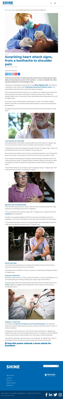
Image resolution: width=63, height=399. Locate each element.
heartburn (8, 214)
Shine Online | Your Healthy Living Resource (13, 393)
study (7, 284)
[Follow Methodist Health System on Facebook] (46, 395)
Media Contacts (11, 383)
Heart (13, 10)
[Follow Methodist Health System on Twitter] (55, 395)
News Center (10, 375)
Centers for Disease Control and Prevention (30, 324)
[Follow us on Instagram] (60, 395)
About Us (9, 380)
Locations (9, 378)
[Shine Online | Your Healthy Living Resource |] (8, 3)
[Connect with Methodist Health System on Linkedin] (50, 395)
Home (6, 10)
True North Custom (9, 395)
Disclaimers (9, 385)
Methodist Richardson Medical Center (39, 87)
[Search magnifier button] (58, 366)
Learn (10, 10)
